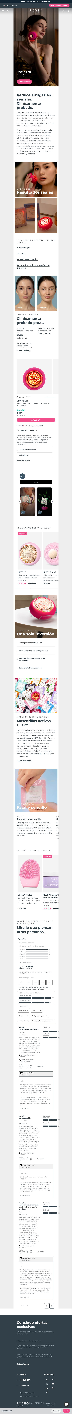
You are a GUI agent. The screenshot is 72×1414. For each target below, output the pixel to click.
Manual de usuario (23, 460)
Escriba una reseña (50, 397)
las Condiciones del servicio (41, 1356)
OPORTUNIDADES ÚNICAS (59, 5)
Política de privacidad (24, 1356)
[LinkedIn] (47, 1388)
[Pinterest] (53, 1388)
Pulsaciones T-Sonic (27, 259)
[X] (47, 1384)
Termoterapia (23, 247)
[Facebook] (53, 1380)
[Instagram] (47, 1380)
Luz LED (21, 253)
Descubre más (24, 761)
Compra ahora (24, 81)
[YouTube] (53, 1384)
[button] (66, 1404)
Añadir (66, 1411)
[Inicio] (36, 11)
